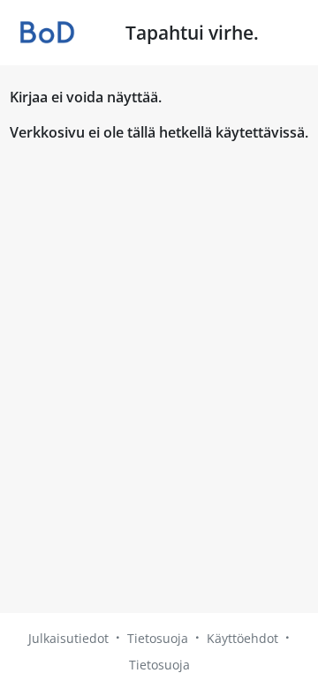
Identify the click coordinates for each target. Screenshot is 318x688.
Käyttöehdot (242, 638)
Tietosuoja (157, 638)
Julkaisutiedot (68, 638)
